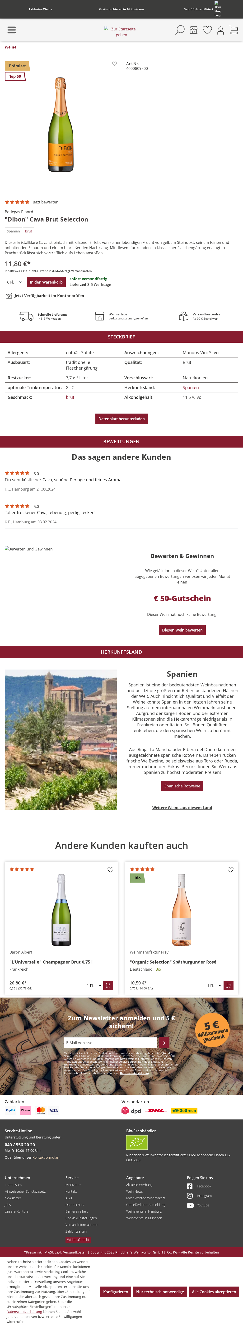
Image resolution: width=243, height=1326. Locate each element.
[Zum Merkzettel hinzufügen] (114, 63)
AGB (68, 1198)
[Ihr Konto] (220, 30)
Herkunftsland (121, 652)
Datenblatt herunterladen (121, 418)
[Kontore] (194, 30)
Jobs (8, 1204)
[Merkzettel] (207, 30)
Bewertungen (121, 441)
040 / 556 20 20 (20, 1145)
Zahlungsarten (76, 1231)
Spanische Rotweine (182, 786)
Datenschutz (74, 1204)
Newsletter (13, 1198)
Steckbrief (121, 336)
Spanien (191, 387)
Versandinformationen (81, 1224)
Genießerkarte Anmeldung (145, 1204)
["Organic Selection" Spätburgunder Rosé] (182, 910)
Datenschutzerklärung (134, 1073)
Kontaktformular (46, 1157)
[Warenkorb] (234, 30)
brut (70, 397)
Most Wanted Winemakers (145, 1198)
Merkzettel (73, 1184)
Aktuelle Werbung (139, 1184)
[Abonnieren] (164, 1042)
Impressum (13, 1184)
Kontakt (71, 1191)
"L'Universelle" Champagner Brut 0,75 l (51, 961)
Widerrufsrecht (78, 1239)
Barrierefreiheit (76, 1211)
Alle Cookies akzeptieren (214, 1291)
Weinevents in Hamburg (144, 1211)
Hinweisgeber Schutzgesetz (25, 1191)
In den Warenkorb (46, 282)
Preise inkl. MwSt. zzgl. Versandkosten (66, 271)
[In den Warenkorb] (108, 985)
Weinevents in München (144, 1218)
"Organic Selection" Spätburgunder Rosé (173, 961)
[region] (121, 914)
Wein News (134, 1191)
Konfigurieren (115, 1291)
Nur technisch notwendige (160, 1291)
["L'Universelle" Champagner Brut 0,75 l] (61, 910)
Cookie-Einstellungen (81, 1218)
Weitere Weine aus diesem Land (182, 807)
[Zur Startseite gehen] (121, 32)
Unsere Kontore (16, 1211)
